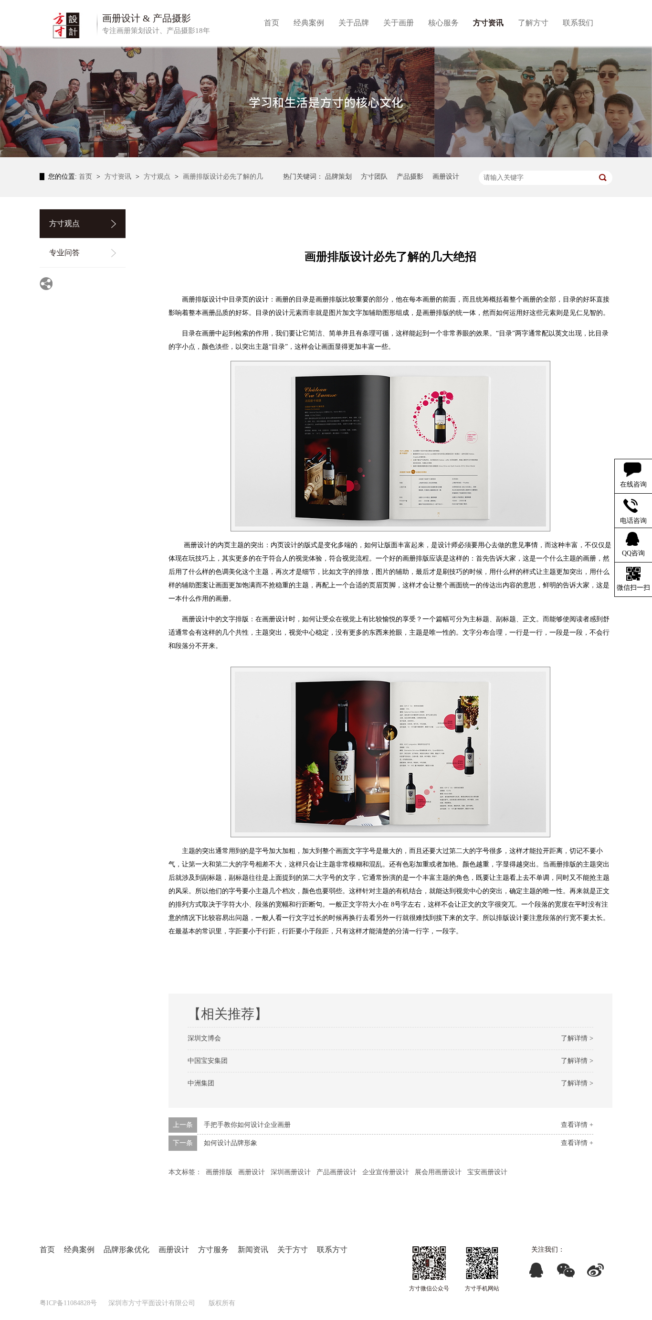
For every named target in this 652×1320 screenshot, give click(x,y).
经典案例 (79, 1249)
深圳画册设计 (291, 1172)
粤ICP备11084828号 (68, 1303)
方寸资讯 (119, 176)
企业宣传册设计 (385, 1172)
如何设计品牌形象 (230, 1143)
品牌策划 (338, 176)
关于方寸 (292, 1249)
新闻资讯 (253, 1249)
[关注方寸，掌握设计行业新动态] (326, 101)
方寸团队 (374, 176)
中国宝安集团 (208, 1060)
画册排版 (219, 1172)
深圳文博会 (204, 1038)
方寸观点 (158, 176)
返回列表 (592, 1170)
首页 (86, 176)
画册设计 (445, 176)
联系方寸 (332, 1249)
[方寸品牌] (481, 1263)
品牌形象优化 (126, 1249)
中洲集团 (201, 1083)
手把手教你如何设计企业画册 (247, 1124)
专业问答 (64, 253)
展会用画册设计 (438, 1172)
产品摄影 (410, 176)
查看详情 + (577, 1124)
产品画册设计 (336, 1172)
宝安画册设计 (487, 1172)
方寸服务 (213, 1249)
